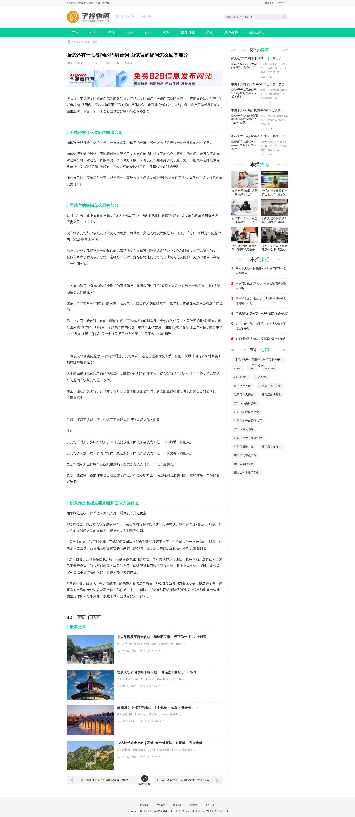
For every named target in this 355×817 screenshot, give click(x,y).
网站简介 (144, 805)
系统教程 (231, 32)
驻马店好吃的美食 (270, 385)
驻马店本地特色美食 (246, 411)
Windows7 (270, 368)
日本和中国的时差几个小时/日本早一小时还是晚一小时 (261, 301)
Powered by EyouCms (194, 811)
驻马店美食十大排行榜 (248, 438)
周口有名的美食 (243, 464)
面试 (81, 617)
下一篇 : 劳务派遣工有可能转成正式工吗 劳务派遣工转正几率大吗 (189, 780)
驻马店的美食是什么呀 (248, 420)
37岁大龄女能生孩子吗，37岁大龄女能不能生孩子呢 (261, 326)
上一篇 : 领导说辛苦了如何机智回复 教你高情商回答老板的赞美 (103, 780)
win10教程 (261, 377)
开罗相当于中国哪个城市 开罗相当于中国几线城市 (259, 362)
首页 (75, 32)
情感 (129, 32)
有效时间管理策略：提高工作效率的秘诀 (261, 338)
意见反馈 (161, 805)
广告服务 (210, 805)
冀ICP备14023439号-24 (217, 811)
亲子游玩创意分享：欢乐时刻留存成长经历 (262, 313)
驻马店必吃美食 (243, 446)
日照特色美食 (242, 385)
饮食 (111, 32)
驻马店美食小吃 (243, 429)
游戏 (209, 32)
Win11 (237, 368)
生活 (93, 32)
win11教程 (240, 377)
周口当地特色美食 (245, 455)
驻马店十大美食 (243, 394)
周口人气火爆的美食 (246, 472)
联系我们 (177, 805)
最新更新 (269, 3)
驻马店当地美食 (271, 394)
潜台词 (94, 617)
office (253, 368)
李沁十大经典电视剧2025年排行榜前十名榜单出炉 (261, 271)
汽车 (166, 32)
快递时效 (188, 32)
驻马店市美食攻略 (245, 403)
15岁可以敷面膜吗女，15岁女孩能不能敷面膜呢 (261, 286)
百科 (148, 32)
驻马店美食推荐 (271, 446)
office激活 (256, 32)
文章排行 (282, 3)
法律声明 (194, 805)
